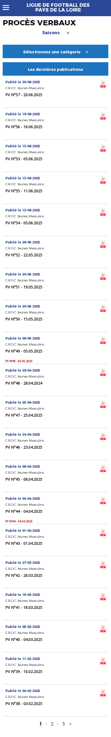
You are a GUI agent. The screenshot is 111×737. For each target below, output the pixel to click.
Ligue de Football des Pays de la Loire (58, 7)
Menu (8, 7)
